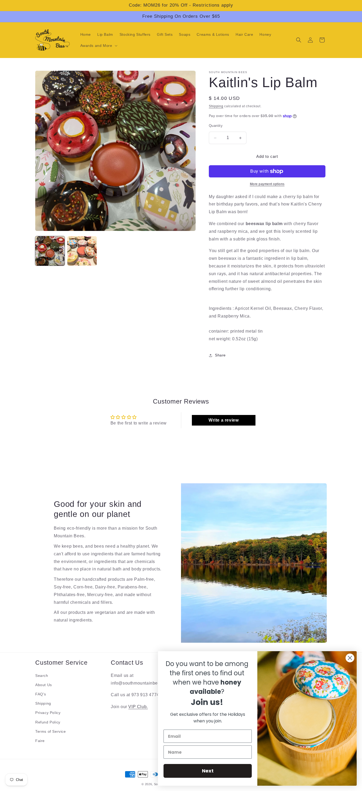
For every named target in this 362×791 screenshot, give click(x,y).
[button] (98, 45)
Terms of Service (50, 731)
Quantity (216, 126)
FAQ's (40, 694)
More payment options (267, 184)
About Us (43, 685)
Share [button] (220, 355)
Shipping (216, 106)
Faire (40, 741)
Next (208, 770)
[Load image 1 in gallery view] (50, 251)
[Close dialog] (350, 658)
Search (41, 675)
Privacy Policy (47, 713)
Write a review (224, 420)
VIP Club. (138, 707)
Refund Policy (47, 722)
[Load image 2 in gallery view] (82, 251)
